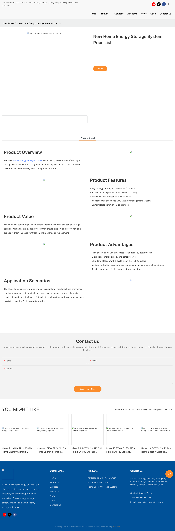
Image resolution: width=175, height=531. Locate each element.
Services (54, 487)
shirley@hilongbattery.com (150, 502)
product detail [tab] (87, 138)
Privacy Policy (106, 526)
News (52, 496)
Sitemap (116, 526)
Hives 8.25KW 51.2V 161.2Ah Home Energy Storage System (52, 450)
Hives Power (8, 23)
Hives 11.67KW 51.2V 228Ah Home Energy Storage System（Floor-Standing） (156, 450)
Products (54, 482)
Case (52, 500)
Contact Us (55, 505)
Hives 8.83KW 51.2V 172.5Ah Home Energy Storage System (86, 450)
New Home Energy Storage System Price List (39, 23)
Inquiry (100, 69)
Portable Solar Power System (102, 478)
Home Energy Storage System (27, 160)
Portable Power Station (125, 409)
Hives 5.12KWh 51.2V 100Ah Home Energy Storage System (17, 450)
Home (53, 478)
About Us (54, 491)
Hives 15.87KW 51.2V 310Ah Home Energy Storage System (121, 450)
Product (168, 409)
